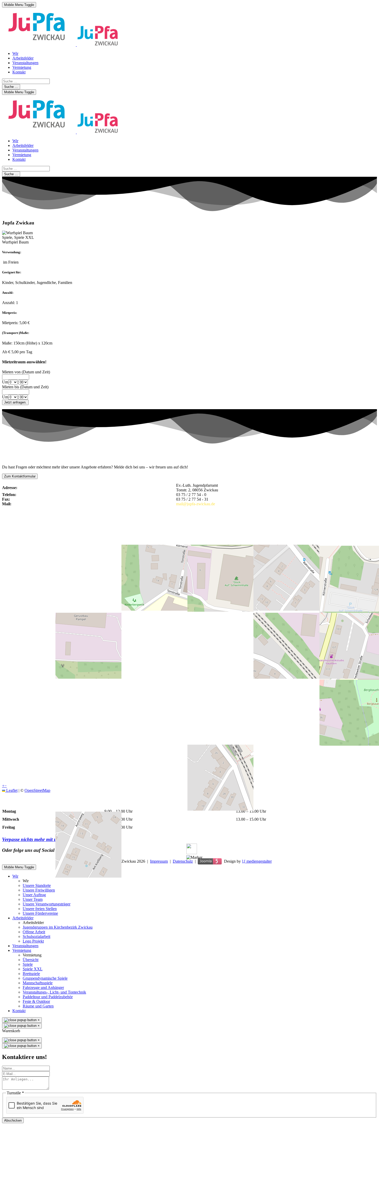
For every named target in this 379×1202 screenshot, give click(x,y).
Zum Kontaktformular (20, 476)
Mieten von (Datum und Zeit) (26, 372)
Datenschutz (183, 861)
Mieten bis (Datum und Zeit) (25, 387)
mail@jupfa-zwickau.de (195, 504)
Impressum (159, 861)
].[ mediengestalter (257, 861)
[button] (194, 857)
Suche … (11, 87)
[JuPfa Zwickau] (60, 45)
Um (5, 382)
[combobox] (26, 81)
